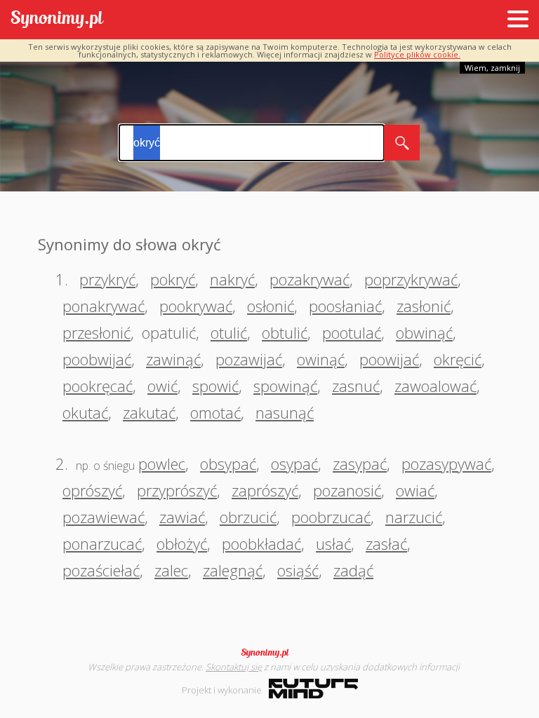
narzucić (413, 516)
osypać (294, 463)
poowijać (389, 359)
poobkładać (261, 543)
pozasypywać (446, 463)
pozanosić (347, 490)
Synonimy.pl (57, 20)
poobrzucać (331, 516)
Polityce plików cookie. (417, 54)
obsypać (228, 463)
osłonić (270, 305)
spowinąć (285, 385)
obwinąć (424, 332)
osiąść (298, 570)
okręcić (457, 359)
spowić (215, 385)
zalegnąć (232, 570)
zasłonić (424, 305)
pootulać (351, 332)
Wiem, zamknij (492, 67)
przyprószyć (177, 490)
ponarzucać (102, 543)
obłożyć (182, 543)
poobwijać (96, 359)
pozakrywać (310, 279)
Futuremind (313, 688)
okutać (85, 412)
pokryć (172, 279)
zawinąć (173, 359)
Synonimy (269, 652)
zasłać (386, 543)
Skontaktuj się (234, 667)
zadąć (353, 570)
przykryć (107, 279)
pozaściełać (101, 570)
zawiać (182, 516)
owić (162, 385)
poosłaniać (345, 305)
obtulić (284, 332)
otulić (229, 332)
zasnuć (356, 385)
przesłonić (96, 332)
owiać (415, 490)
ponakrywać (103, 305)
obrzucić (248, 516)
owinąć (321, 359)
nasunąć (284, 412)
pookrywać (195, 305)
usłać (333, 543)
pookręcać (97, 385)
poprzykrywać (411, 279)
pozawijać (248, 359)
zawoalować (435, 385)
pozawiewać (103, 516)
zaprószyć (265, 490)
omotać (215, 412)
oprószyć (92, 490)
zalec (171, 570)
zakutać (149, 412)
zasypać (360, 463)
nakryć (232, 279)
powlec (161, 463)
